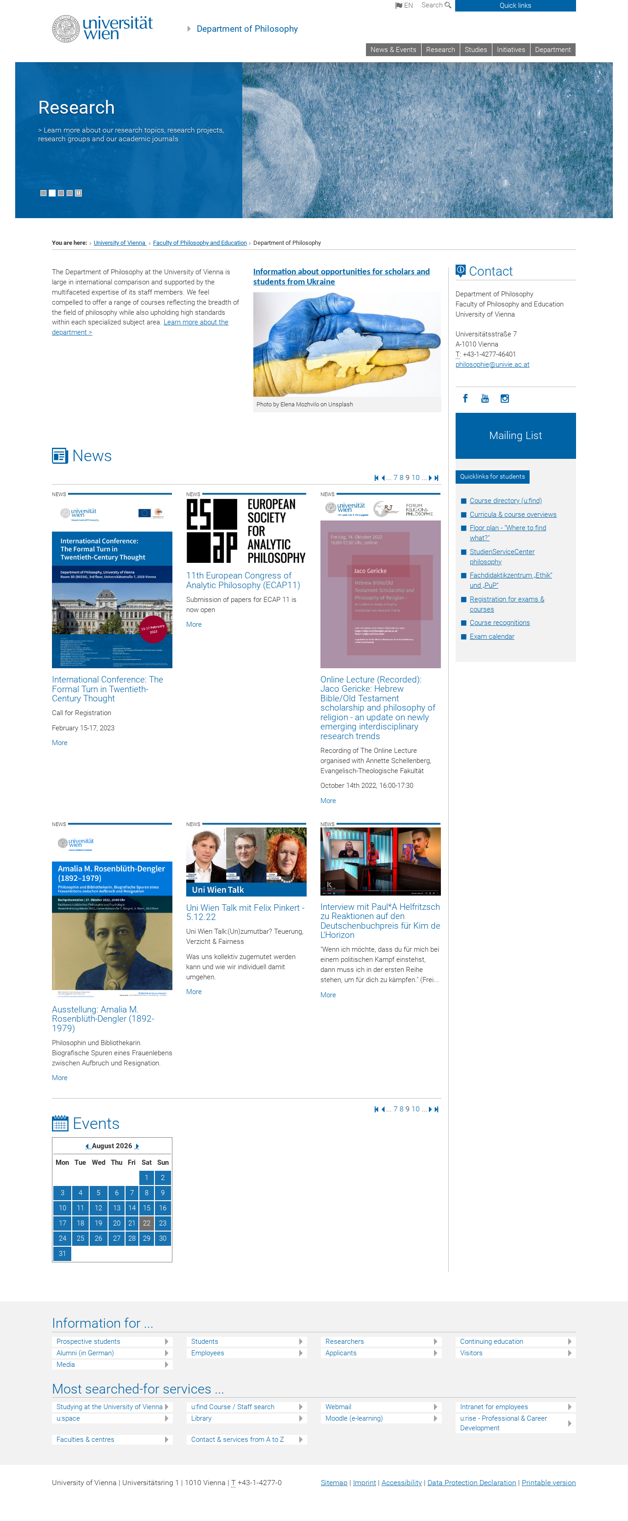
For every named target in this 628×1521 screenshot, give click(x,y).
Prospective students (88, 1341)
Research (440, 50)
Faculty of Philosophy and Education (200, 242)
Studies (476, 50)
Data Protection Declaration (472, 1482)
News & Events (394, 50)
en (407, 5)
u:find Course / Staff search (232, 1407)
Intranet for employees (494, 1407)
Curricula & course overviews (513, 514)
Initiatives (511, 50)
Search (433, 5)
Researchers (344, 1341)
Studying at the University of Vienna (110, 1407)
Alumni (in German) (85, 1353)
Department (553, 50)
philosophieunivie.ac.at (493, 364)
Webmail (338, 1407)
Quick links (515, 5)
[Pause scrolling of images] (78, 193)
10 (415, 477)
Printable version (549, 1482)
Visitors (471, 1353)
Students (204, 1341)
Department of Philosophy (247, 29)
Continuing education (491, 1341)
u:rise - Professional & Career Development (503, 1423)
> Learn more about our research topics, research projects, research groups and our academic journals (131, 134)
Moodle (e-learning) (354, 1418)
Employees (207, 1353)
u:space (68, 1418)
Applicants (341, 1353)
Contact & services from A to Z (237, 1439)
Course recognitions (500, 623)
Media (66, 1364)
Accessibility (402, 1482)
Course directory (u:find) (506, 501)
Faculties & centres (85, 1439)
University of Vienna (120, 242)
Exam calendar (492, 636)
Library (201, 1418)
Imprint (364, 1482)
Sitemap (334, 1482)
